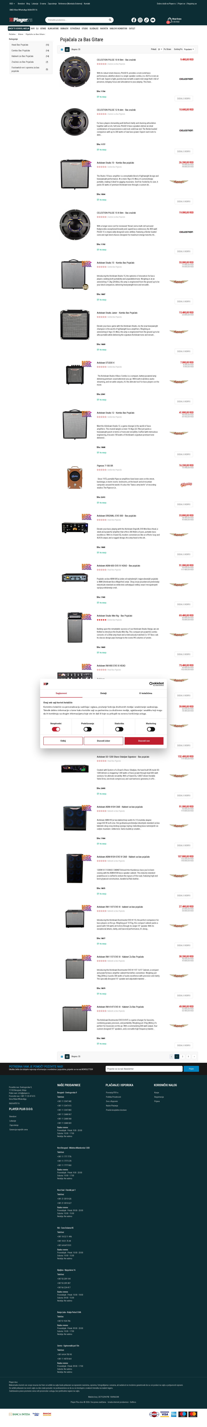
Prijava (157, 1101)
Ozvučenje (75, 28)
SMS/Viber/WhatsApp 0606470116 (23, 10)
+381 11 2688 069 (64, 1123)
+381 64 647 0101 (64, 1245)
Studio (85, 28)
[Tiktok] (146, 20)
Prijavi (191, 1069)
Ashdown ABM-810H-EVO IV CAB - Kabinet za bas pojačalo (123, 856)
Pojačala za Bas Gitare (35, 34)
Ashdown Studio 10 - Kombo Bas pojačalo (115, 162)
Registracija (159, 1097)
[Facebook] (134, 20)
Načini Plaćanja (112, 1106)
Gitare (43, 28)
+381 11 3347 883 (64, 1110)
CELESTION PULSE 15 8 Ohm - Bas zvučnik (116, 213)
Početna (12, 34)
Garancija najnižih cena (18, 1129)
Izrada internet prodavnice (118, 1402)
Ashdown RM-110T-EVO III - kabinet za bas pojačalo (120, 907)
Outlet (132, 28)
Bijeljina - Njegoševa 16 (66, 1270)
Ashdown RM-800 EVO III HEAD (111, 665)
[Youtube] (153, 20)
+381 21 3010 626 (64, 1199)
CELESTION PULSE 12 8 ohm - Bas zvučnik (116, 110)
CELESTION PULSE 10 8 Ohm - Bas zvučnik (116, 60)
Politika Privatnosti (113, 1097)
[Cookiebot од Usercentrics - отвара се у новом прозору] (151, 684)
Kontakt (87, 4)
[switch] (88, 729)
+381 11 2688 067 (64, 1114)
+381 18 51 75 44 (64, 1241)
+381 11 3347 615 (64, 1106)
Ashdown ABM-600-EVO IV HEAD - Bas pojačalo (118, 565)
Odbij (63, 741)
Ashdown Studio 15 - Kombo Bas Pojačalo (115, 262)
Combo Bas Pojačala (21, 50)
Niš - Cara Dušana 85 (65, 1228)
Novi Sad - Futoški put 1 (66, 1190)
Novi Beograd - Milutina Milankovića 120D (73, 1148)
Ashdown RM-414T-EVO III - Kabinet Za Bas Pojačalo (120, 1007)
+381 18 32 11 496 (64, 1236)
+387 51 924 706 (63, 1321)
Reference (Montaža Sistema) (70, 4)
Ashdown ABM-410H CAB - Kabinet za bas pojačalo (120, 807)
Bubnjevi (64, 28)
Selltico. (133, 1402)
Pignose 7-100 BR (105, 465)
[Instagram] (140, 20)
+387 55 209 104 (63, 1279)
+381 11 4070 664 (64, 1359)
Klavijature (53, 28)
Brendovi (21, 4)
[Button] (110, 20)
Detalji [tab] (103, 693)
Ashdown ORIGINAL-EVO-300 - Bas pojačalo (116, 515)
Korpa (156, 1092)
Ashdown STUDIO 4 (105, 362)
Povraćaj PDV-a (112, 1092)
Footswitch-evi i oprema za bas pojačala (25, 69)
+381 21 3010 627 (64, 1203)
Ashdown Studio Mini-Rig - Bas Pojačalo (114, 615)
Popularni (188, 49)
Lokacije (35, 4)
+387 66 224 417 (63, 1287)
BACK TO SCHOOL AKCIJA (19, 28)
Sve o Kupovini (112, 1101)
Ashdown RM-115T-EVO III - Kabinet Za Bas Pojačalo (120, 956)
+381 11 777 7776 (64, 1156)
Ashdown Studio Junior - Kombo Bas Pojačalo (117, 313)
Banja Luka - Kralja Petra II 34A (69, 1312)
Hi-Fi (32, 28)
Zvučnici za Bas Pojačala (23, 62)
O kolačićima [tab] (145, 693)
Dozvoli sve (144, 741)
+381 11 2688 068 (64, 1119)
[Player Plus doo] (21, 20)
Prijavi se (181, 4)
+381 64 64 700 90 (64, 1354)
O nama (43, 4)
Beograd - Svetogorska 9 (67, 1092)
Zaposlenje (52, 4)
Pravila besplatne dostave (116, 1110)
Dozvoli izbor (103, 741)
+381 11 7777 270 (64, 1161)
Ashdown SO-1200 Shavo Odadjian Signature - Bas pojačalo (123, 756)
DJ (37, 28)
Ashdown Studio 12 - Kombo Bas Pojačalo (115, 412)
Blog (28, 4)
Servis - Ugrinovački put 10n (68, 1346)
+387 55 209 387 (63, 1283)
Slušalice (94, 28)
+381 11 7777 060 (64, 1165)
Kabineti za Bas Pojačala (22, 56)
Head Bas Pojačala (20, 44)
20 (159, 49)
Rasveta (104, 28)
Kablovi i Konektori (118, 28)
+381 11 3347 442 (64, 1101)
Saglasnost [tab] (61, 693)
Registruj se (192, 4)
